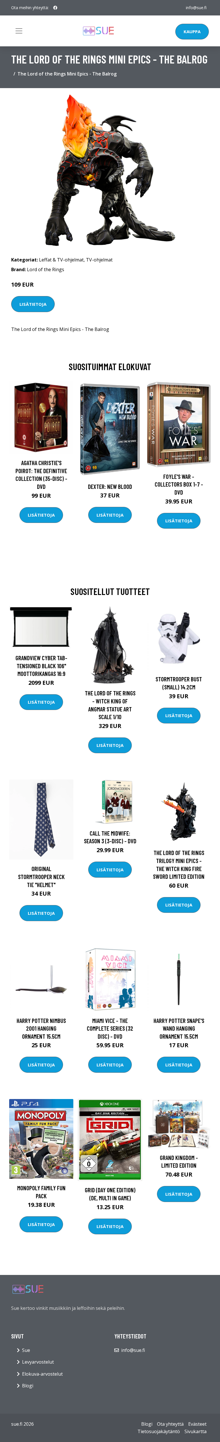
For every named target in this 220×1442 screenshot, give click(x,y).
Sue (26, 1350)
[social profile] (55, 7)
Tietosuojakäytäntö (159, 1431)
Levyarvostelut (38, 1362)
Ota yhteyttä (170, 1424)
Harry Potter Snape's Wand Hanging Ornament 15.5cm (179, 1028)
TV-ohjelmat (99, 260)
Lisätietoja (32, 304)
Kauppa (192, 31)
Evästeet (197, 1424)
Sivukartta (195, 1431)
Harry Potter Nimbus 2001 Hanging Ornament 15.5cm (41, 1028)
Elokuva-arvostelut (42, 1374)
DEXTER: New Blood (110, 486)
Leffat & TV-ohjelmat (61, 260)
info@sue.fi (196, 7)
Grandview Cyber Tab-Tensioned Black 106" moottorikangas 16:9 (41, 665)
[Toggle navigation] (19, 30)
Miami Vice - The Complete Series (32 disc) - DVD (110, 1028)
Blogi (27, 1386)
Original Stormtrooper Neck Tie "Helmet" (41, 876)
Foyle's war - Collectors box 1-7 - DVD (179, 484)
